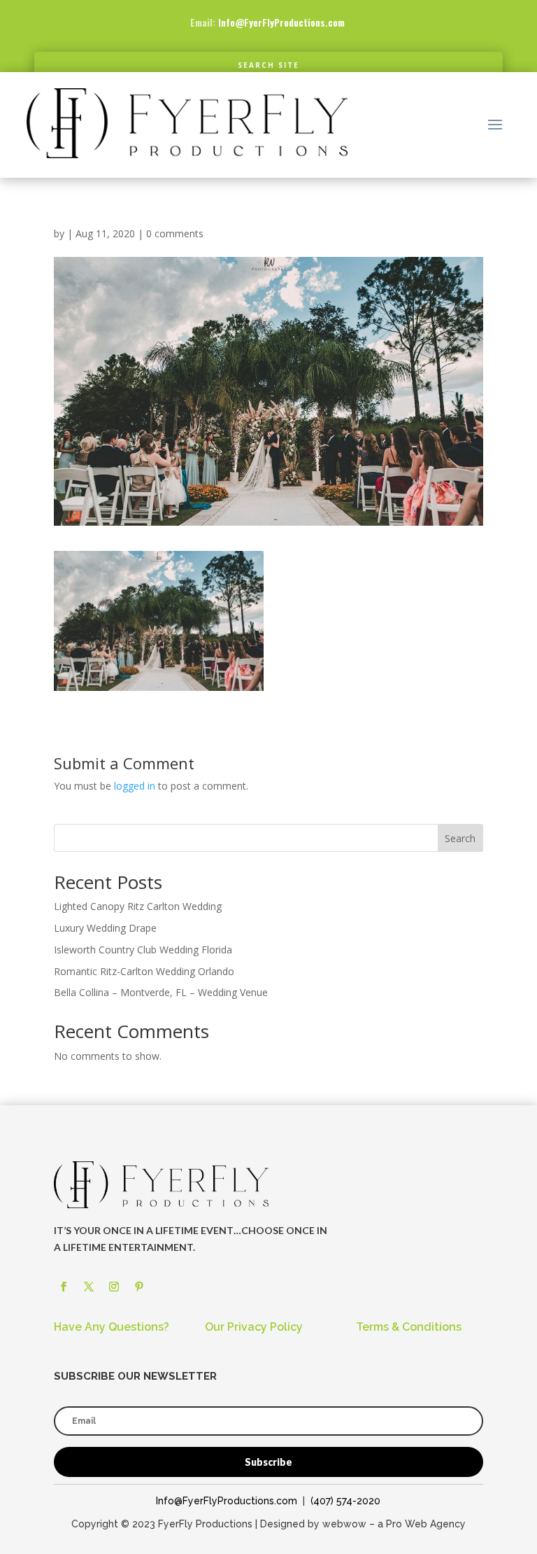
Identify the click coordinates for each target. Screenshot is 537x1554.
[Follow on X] (89, 1286)
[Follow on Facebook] (63, 1286)
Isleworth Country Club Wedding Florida (143, 949)
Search (460, 838)
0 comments (174, 233)
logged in (134, 785)
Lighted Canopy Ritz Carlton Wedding (138, 906)
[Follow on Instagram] (114, 1286)
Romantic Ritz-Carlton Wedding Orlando (144, 971)
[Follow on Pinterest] (139, 1286)
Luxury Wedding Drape (105, 927)
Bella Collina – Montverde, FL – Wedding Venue (161, 992)
